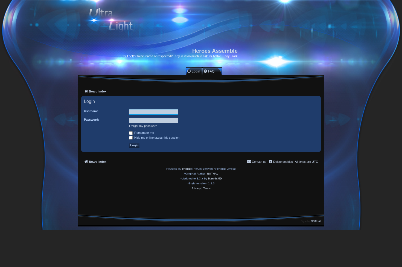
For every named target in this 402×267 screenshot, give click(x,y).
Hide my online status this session (156, 137)
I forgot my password (143, 125)
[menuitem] (193, 71)
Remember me (143, 132)
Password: (91, 119)
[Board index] (115, 21)
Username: (92, 111)
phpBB (186, 168)
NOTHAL (212, 173)
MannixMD (215, 178)
